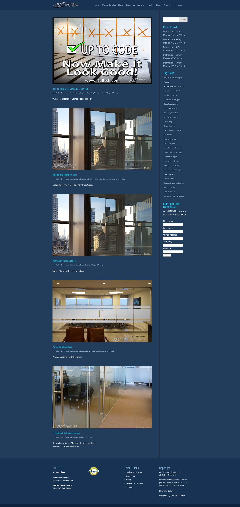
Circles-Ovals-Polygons (172, 100)
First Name (168, 221)
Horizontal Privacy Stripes (173, 152)
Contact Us (130, 476)
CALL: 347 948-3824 (61, 488)
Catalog (167, 95)
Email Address (170, 234)
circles (174, 95)
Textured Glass (169, 187)
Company (167, 241)
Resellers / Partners (134, 483)
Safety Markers (169, 174)
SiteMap (129, 487)
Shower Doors (169, 179)
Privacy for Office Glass (62, 347)
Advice (166, 82)
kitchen (176, 161)
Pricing (167, 5)
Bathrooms (168, 91)
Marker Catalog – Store (112, 5)
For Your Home (180, 148)
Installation (168, 161)
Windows (180, 196)
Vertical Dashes (169, 192)
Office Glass (176, 165)
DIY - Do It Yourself (170, 143)
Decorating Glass (170, 126)
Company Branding (171, 113)
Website (167, 248)
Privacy (166, 170)
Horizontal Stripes (170, 157)
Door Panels (168, 148)
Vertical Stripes (169, 196)
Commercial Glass (170, 108)
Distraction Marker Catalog (64, 261)
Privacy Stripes (177, 170)
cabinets (178, 91)
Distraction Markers (135, 5)
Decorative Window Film (172, 130)
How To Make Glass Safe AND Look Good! (70, 89)
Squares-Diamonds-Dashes (174, 183)
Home (96, 5)
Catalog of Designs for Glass (64, 175)
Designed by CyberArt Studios (172, 495)
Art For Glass (154, 5)
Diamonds (168, 135)
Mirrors (166, 165)
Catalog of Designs (134, 472)
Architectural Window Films (173, 86)
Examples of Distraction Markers (66, 433)
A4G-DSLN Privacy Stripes (173, 78)
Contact (178, 5)
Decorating (168, 122)
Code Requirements (171, 104)
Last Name (168, 228)
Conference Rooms (171, 117)
